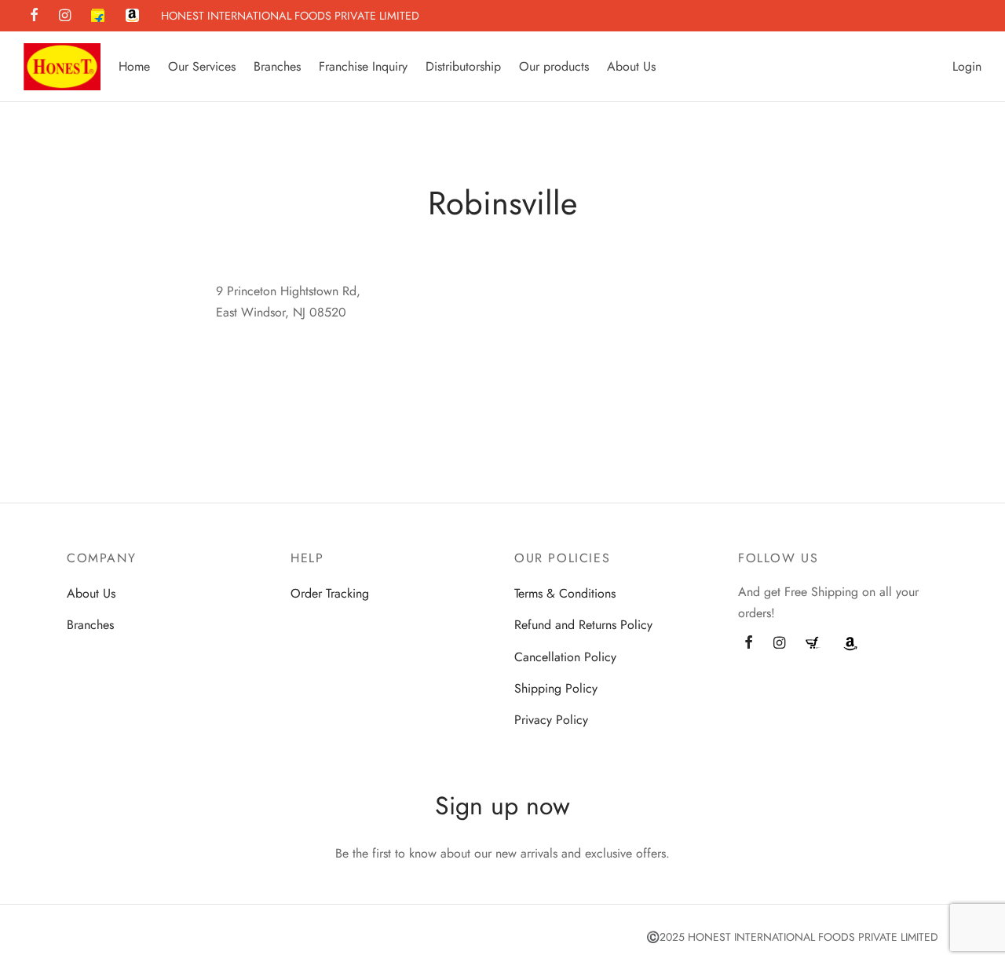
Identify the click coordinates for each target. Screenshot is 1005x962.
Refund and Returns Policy (583, 625)
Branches (277, 66)
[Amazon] (132, 16)
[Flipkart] (98, 16)
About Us (631, 66)
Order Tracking (330, 593)
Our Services (202, 66)
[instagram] (65, 16)
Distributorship (463, 66)
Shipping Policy (556, 688)
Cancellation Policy (565, 657)
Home (134, 66)
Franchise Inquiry (363, 66)
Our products (554, 66)
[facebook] (34, 16)
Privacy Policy (551, 720)
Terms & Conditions (565, 593)
